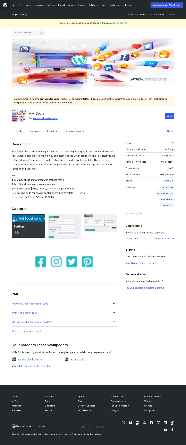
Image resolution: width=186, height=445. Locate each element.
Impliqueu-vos (118, 396)
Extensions (50, 405)
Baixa (169, 116)
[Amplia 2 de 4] (77, 217)
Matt (147, 401)
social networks (166, 199)
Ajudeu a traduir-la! (118, 23)
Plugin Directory (19, 14)
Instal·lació (52, 131)
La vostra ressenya (136, 238)
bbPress (149, 405)
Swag (115, 410)
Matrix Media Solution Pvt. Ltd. (34, 366)
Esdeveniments (118, 401)
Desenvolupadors (86, 405)
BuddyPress (151, 410)
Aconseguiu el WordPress (166, 5)
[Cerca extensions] (42, 33)
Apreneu (82, 396)
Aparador (49, 396)
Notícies (15, 401)
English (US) (168, 180)
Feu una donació (120, 405)
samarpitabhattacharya (45, 118)
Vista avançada (134, 213)
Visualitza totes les (164, 238)
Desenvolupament (74, 131)
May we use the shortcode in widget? (32, 322)
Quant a (15, 396)
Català (42, 426)
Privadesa (16, 410)
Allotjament (17, 405)
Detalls (18, 131)
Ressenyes (34, 131)
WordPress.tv (85, 410)
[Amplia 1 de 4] (41, 217)
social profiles (167, 205)
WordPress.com (153, 396)
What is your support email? (26, 331)
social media (167, 187)
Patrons (48, 410)
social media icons (165, 193)
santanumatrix (78, 359)
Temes (48, 401)
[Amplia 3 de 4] (113, 217)
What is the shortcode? (24, 312)
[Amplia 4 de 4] (113, 245)
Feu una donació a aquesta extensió (145, 287)
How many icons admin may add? (30, 303)
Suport (170, 131)
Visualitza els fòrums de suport (142, 263)
